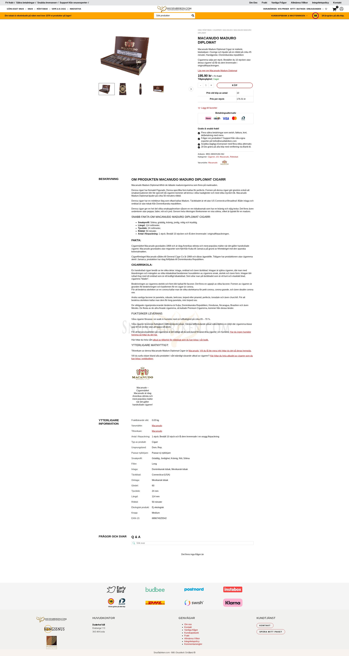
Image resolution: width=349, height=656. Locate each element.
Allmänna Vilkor (192, 638)
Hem (199, 30)
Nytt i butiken (297, 9)
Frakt (264, 2)
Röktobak (42, 9)
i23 (217, 157)
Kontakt (337, 2)
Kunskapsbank (191, 633)
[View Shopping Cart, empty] (334, 9)
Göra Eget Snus (15, 9)
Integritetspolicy (320, 2)
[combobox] (174, 15)
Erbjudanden (314, 9)
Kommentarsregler (193, 644)
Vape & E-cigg (59, 9)
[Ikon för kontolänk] (341, 9)
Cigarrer (217, 30)
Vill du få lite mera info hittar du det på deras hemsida (225, 351)
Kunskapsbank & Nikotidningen (288, 16)
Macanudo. (194, 351)
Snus (30, 9)
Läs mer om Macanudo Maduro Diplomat (217, 70)
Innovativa (75, 9)
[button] (25, 9)
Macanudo (228, 30)
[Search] (193, 15)
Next (191, 89)
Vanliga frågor (279, 2)
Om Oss (253, 2)
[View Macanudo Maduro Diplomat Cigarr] (107, 89)
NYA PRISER (283, 9)
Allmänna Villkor (299, 2)
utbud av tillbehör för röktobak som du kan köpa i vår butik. (181, 340)
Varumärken (270, 9)
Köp (235, 85)
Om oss (188, 624)
